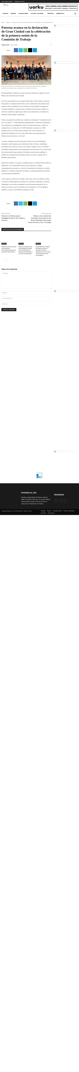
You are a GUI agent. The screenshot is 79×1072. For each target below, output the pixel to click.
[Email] (30, 50)
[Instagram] (76, 1)
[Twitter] (21, 50)
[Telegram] (35, 50)
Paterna (8, 22)
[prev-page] (2, 260)
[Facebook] (73, 1)
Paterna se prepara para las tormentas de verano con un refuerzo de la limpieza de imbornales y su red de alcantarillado (26, 250)
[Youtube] (65, 500)
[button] (75, 13)
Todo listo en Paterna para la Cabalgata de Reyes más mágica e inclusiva (13, 218)
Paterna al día (5, 45)
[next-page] (6, 260)
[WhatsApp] (25, 50)
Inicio (2, 22)
